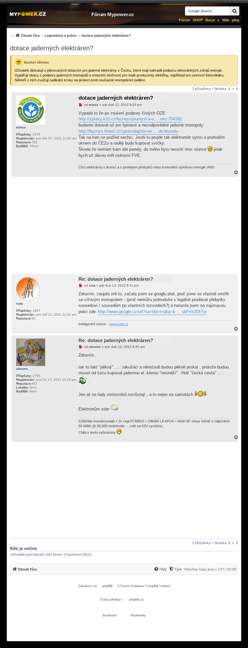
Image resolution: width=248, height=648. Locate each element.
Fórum (184, 20)
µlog (235, 20)
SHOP (198, 20)
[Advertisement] (124, 225)
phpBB (107, 586)
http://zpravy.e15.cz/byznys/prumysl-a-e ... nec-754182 (130, 118)
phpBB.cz (136, 599)
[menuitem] (70, 35)
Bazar (210, 20)
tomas (21, 127)
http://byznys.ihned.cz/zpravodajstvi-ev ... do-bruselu (128, 131)
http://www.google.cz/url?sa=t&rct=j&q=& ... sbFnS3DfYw (152, 311)
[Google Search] (234, 10)
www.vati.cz (118, 324)
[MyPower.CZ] (27, 14)
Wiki (225, 20)
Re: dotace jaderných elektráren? (115, 279)
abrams (22, 368)
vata (19, 303)
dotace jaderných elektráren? (51, 48)
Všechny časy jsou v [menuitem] (210, 569)
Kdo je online (23, 548)
